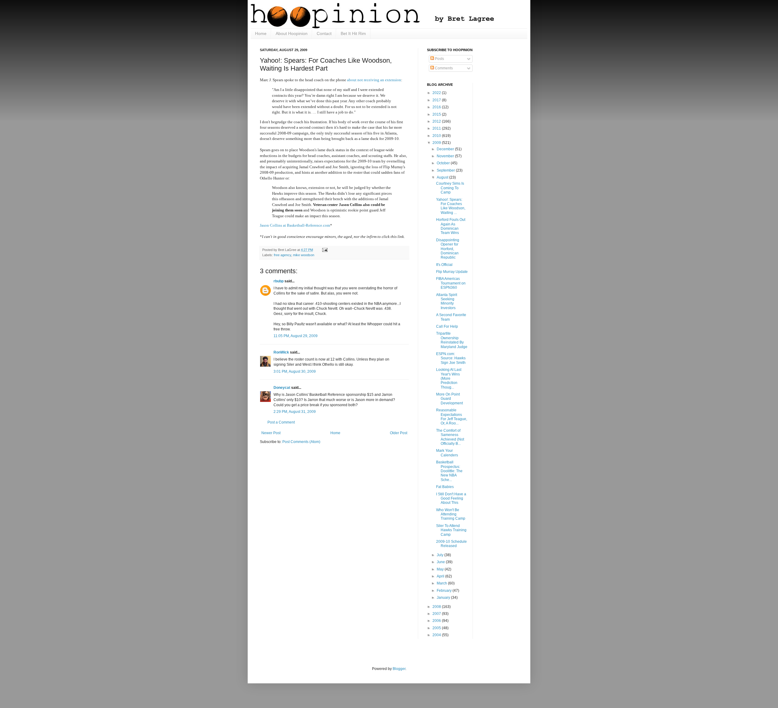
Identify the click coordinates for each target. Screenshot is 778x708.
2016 (437, 107)
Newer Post (271, 433)
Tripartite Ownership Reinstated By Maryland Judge (451, 340)
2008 (437, 607)
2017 (437, 100)
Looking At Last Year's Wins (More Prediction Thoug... (448, 378)
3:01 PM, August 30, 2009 (295, 371)
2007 (437, 614)
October (444, 163)
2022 (437, 93)
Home (261, 33)
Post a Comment (281, 422)
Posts (439, 59)
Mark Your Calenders (447, 452)
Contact (324, 33)
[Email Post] (324, 250)
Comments (443, 68)
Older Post (398, 433)
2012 (437, 121)
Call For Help (447, 326)
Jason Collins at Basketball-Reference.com (295, 225)
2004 (437, 635)
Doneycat (282, 387)
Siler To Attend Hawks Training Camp (451, 530)
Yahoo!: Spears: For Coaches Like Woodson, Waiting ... (450, 206)
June (441, 562)
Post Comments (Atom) (301, 442)
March (442, 583)
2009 (437, 143)
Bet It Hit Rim (353, 33)
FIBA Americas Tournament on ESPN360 (451, 283)
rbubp (279, 281)
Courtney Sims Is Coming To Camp (450, 187)
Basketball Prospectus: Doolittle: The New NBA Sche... (449, 471)
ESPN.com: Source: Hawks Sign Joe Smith (451, 358)
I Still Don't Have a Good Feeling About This (451, 498)
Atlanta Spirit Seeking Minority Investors (446, 301)
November (446, 156)
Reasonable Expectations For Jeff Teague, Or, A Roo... (451, 416)
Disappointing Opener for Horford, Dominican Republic (447, 249)
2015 (437, 114)
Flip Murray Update (452, 272)
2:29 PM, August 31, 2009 (295, 412)
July (440, 555)
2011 (437, 128)
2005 (437, 628)
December (446, 149)
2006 (437, 621)
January (444, 597)
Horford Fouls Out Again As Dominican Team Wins (450, 226)
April (441, 576)
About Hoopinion (292, 33)
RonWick (281, 352)
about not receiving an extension (374, 80)
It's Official (444, 265)
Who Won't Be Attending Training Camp (450, 514)
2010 (437, 136)
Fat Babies (445, 487)
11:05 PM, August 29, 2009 (296, 336)
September (446, 170)
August (443, 177)
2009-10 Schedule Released (451, 543)
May (441, 569)
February (445, 590)
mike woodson (303, 255)
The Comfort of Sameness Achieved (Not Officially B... (450, 437)
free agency (282, 255)
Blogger (399, 669)
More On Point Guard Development (449, 398)
